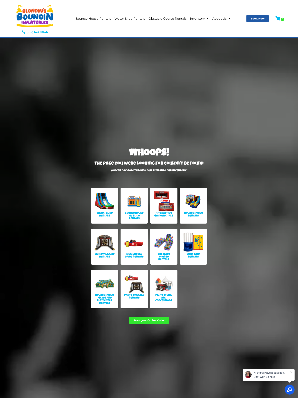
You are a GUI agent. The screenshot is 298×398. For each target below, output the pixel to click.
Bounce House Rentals (93, 19)
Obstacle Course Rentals (167, 19)
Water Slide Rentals (130, 19)
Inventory (197, 19)
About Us (219, 19)
